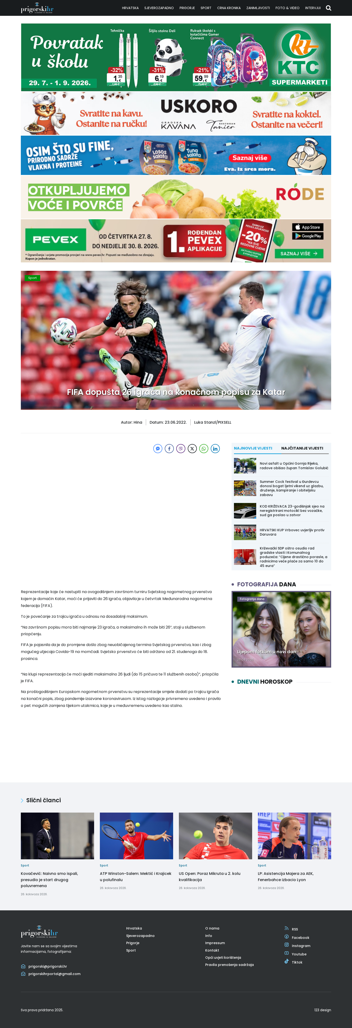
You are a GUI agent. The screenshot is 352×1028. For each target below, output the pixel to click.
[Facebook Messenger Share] (157, 448)
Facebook (300, 937)
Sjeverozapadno (159, 8)
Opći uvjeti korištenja (223, 957)
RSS (295, 929)
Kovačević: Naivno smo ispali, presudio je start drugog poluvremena (49, 880)
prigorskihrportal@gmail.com (54, 973)
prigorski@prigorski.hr (47, 966)
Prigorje (187, 8)
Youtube (299, 954)
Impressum (215, 943)
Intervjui (313, 8)
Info (208, 935)
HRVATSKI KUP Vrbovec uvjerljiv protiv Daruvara (292, 532)
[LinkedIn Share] (215, 448)
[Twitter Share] (192, 448)
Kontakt (212, 950)
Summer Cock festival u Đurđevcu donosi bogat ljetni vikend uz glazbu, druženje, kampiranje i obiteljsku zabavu (292, 488)
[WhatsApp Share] (203, 448)
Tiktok (297, 962)
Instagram (301, 945)
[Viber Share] (180, 448)
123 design (322, 1010)
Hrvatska (130, 8)
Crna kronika (229, 8)
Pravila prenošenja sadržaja (229, 964)
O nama (212, 928)
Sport (206, 8)
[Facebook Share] (169, 448)
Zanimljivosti (258, 8)
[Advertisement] (121, 487)
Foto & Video (288, 8)
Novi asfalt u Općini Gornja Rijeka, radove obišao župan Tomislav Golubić (294, 465)
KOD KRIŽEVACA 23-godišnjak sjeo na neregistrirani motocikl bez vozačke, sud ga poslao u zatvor (292, 510)
